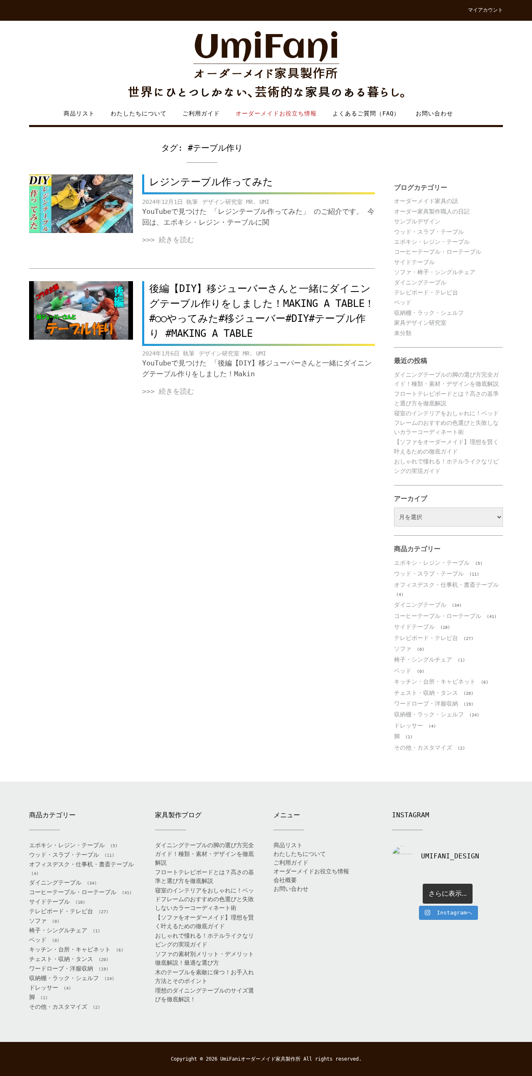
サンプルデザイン (417, 221)
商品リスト (79, 113)
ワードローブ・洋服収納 (426, 703)
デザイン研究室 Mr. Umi (235, 202)
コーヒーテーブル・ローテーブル (437, 251)
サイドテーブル (414, 262)
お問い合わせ (434, 113)
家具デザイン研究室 (420, 322)
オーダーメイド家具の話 (426, 201)
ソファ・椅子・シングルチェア (434, 272)
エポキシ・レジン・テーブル (432, 241)
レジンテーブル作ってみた (211, 182)
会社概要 (285, 880)
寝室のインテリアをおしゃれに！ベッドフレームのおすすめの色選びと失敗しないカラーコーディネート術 (446, 422)
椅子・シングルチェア (423, 659)
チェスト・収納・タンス (426, 692)
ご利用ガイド (201, 113)
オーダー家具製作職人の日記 (432, 211)
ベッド (402, 302)
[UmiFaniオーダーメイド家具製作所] (266, 65)
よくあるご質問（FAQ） (366, 113)
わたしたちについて (139, 113)
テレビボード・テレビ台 (426, 292)
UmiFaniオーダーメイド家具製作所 (260, 1059)
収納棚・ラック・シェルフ (429, 312)
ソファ (402, 648)
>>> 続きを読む (168, 239)
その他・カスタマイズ (423, 747)
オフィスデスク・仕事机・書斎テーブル (446, 584)
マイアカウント (485, 10)
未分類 (402, 333)
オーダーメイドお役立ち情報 (276, 113)
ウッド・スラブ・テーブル (429, 231)
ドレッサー (408, 725)
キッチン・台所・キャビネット (434, 681)
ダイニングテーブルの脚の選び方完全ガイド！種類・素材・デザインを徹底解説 (204, 854)
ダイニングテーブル (420, 282)
